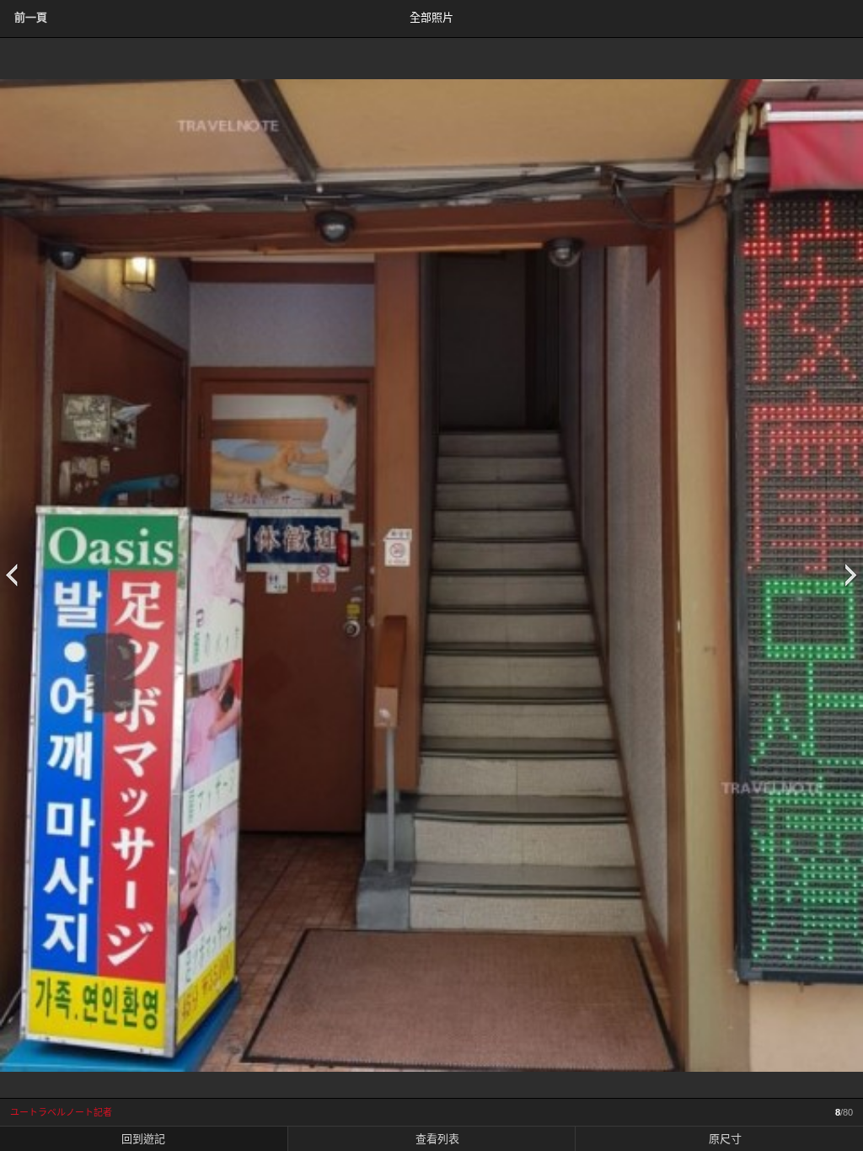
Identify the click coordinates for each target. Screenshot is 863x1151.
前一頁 (30, 17)
